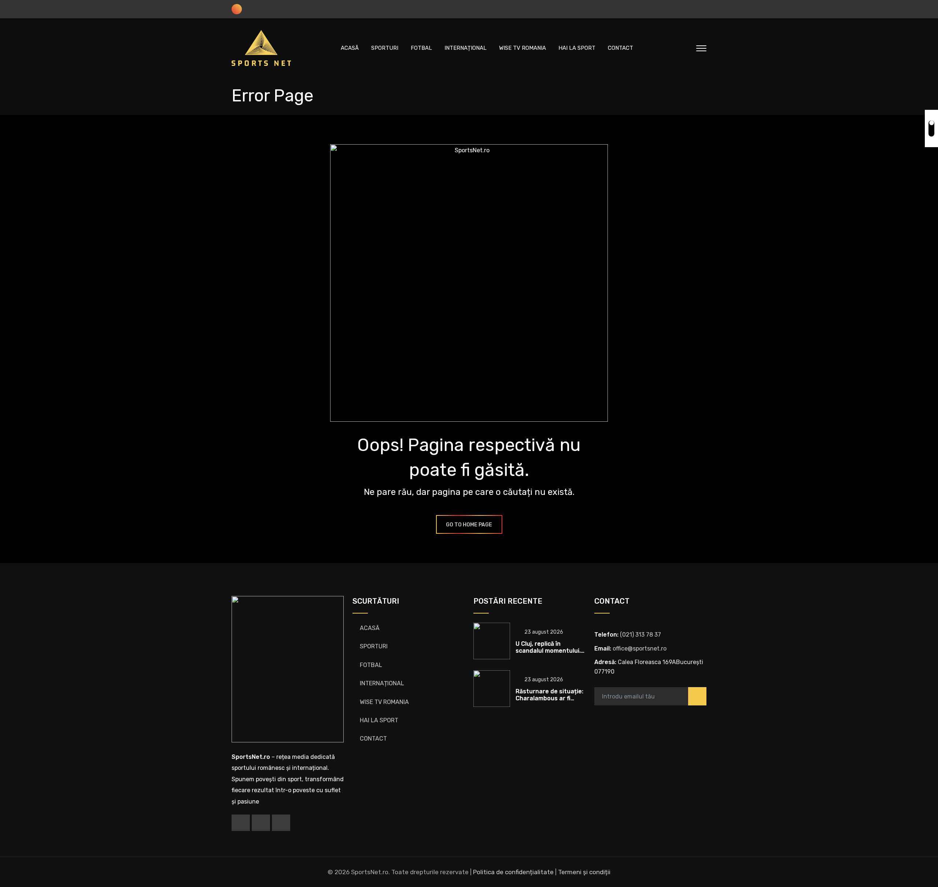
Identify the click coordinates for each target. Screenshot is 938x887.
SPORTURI (384, 48)
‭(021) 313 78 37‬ (640, 634)
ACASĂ (350, 48)
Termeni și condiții (584, 872)
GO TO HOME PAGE (469, 525)
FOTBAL (421, 48)
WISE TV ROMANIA (522, 48)
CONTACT (620, 48)
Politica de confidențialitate (513, 872)
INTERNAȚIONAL (465, 48)
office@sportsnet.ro (639, 648)
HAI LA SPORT (576, 48)
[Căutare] (686, 48)
